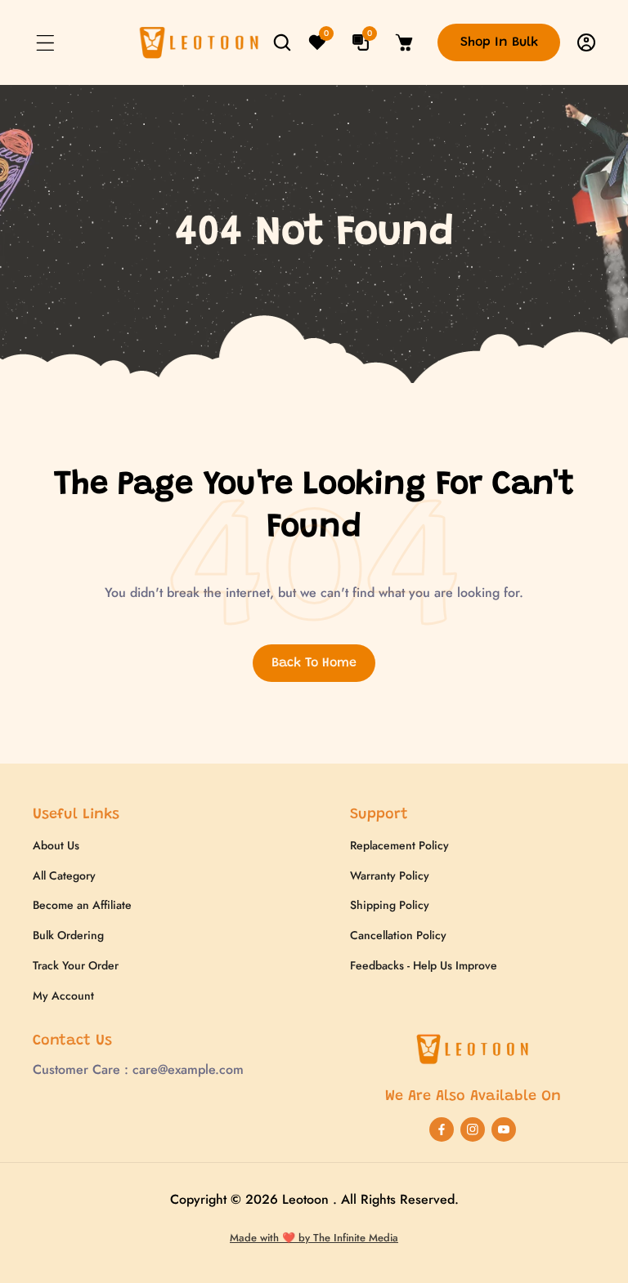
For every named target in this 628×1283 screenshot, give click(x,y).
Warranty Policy (389, 875)
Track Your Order (76, 965)
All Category (64, 875)
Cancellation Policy (398, 935)
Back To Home (314, 663)
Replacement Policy (399, 845)
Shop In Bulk (499, 42)
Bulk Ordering (68, 935)
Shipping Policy (389, 905)
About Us (56, 845)
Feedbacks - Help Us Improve (423, 965)
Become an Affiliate (82, 905)
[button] (45, 42)
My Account (63, 995)
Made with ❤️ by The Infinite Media (314, 1237)
